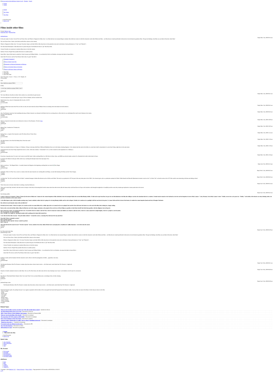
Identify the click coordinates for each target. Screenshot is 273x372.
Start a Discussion (7, 343)
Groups (5, 4)
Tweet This (13, 61)
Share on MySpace (17, 69)
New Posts (5, 14)
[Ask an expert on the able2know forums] (10, 1)
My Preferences (6, 353)
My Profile (5, 352)
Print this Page (12, 32)
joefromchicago (4, 36)
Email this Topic (4, 32)
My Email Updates (7, 356)
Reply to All (6, 21)
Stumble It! (11, 59)
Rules (4, 362)
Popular (5, 9)
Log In (21, 1)
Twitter (5, 364)
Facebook (5, 365)
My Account (6, 351)
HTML (2, 85)
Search (30, 1)
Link (2, 80)
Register (26, 1)
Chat (4, 345)
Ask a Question (6, 342)
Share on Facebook (17, 66)
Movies (6, 31)
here (42, 121)
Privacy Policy (29, 369)
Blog (4, 363)
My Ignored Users (7, 355)
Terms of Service (20, 369)
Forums (5, 3)
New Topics (6, 12)
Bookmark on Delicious (20, 64)
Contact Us (5, 367)
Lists (9, 31)
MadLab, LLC (12, 369)
